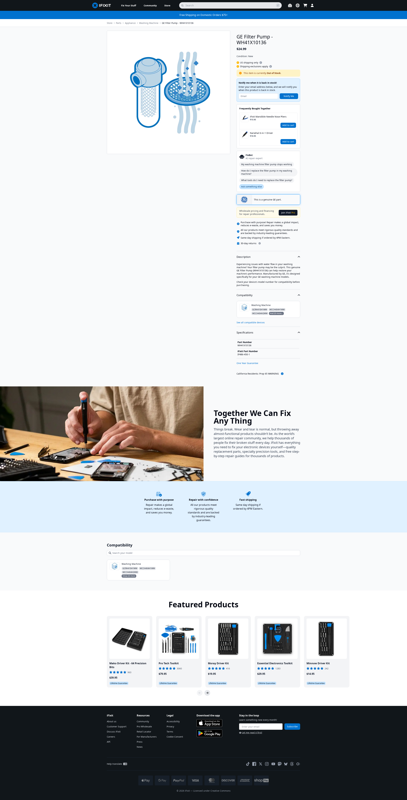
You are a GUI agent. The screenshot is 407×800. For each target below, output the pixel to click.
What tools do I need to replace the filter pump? (266, 180)
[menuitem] (128, 5)
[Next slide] (207, 693)
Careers (111, 736)
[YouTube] (273, 764)
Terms (170, 731)
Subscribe (292, 726)
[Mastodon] (280, 764)
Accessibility (173, 721)
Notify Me (289, 96)
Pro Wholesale (144, 726)
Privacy (170, 726)
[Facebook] (254, 764)
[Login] (312, 5)
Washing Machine (148, 22)
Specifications (245, 332)
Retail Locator (144, 731)
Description (244, 257)
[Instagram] (267, 764)
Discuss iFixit (114, 731)
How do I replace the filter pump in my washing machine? (266, 172)
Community (143, 721)
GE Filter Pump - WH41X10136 (177, 22)
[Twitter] (260, 764)
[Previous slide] (200, 693)
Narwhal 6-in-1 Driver (261, 132)
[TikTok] (248, 764)
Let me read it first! (252, 732)
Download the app (208, 715)
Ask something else (251, 186)
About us (111, 721)
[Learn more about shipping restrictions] (260, 62)
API (108, 741)
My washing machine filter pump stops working (266, 164)
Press (139, 741)
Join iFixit (288, 212)
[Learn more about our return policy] (259, 243)
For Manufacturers (147, 736)
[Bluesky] (285, 764)
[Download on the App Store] (209, 723)
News (140, 746)
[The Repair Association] (298, 764)
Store (109, 22)
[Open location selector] (297, 5)
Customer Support (116, 726)
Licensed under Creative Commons (212, 790)
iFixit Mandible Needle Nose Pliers (268, 116)
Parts (118, 22)
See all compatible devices (251, 322)
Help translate (114, 763)
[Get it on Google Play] (209, 733)
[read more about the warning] (282, 373)
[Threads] (292, 764)
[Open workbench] (290, 5)
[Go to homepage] (103, 5)
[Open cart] (305, 5)
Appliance (130, 22)
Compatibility (244, 295)
